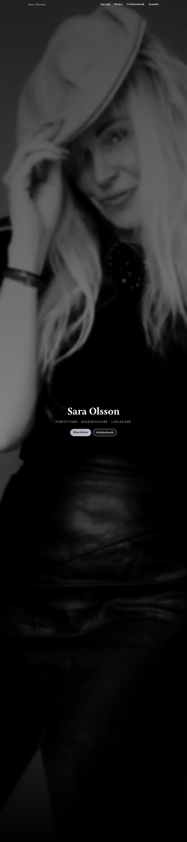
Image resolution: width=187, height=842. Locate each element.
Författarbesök (135, 4)
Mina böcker (80, 432)
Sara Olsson (36, 4)
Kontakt (154, 4)
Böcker (118, 4)
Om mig (105, 4)
